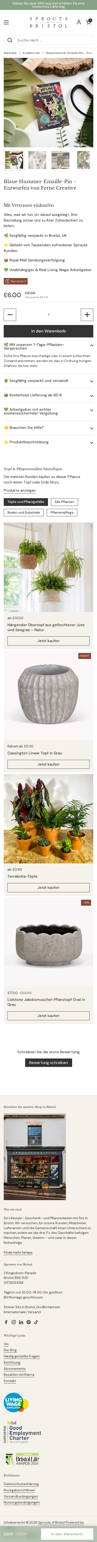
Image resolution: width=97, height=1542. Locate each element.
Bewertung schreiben (48, 1062)
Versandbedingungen (21, 1496)
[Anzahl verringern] (10, 315)
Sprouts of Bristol (51, 1522)
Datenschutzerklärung (21, 1484)
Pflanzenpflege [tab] (62, 512)
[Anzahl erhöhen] (87, 315)
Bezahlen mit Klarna (19, 1375)
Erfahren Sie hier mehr (21, 366)
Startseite (10, 53)
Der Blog (10, 1350)
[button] (48, 346)
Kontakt (10, 1381)
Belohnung (12, 1362)
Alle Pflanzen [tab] (64, 502)
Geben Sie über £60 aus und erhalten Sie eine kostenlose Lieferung (48, 5)
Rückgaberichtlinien (19, 1490)
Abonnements (15, 1369)
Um (6, 1344)
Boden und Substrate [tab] (23, 512)
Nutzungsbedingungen (22, 1502)
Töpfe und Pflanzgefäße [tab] (25, 502)
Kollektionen (31, 53)
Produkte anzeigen (20, 490)
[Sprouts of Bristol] (48, 22)
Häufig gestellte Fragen (22, 1356)
